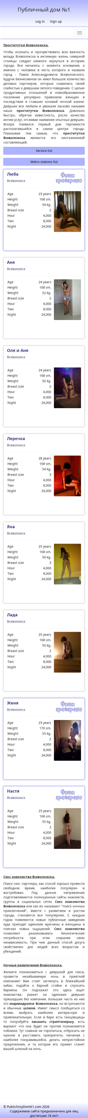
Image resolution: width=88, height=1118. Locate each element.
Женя (13, 703)
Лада (12, 614)
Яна (11, 526)
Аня (11, 262)
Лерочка (16, 438)
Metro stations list (44, 162)
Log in (40, 21)
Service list (44, 150)
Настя (13, 791)
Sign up (56, 21)
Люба (13, 174)
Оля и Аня (17, 350)
